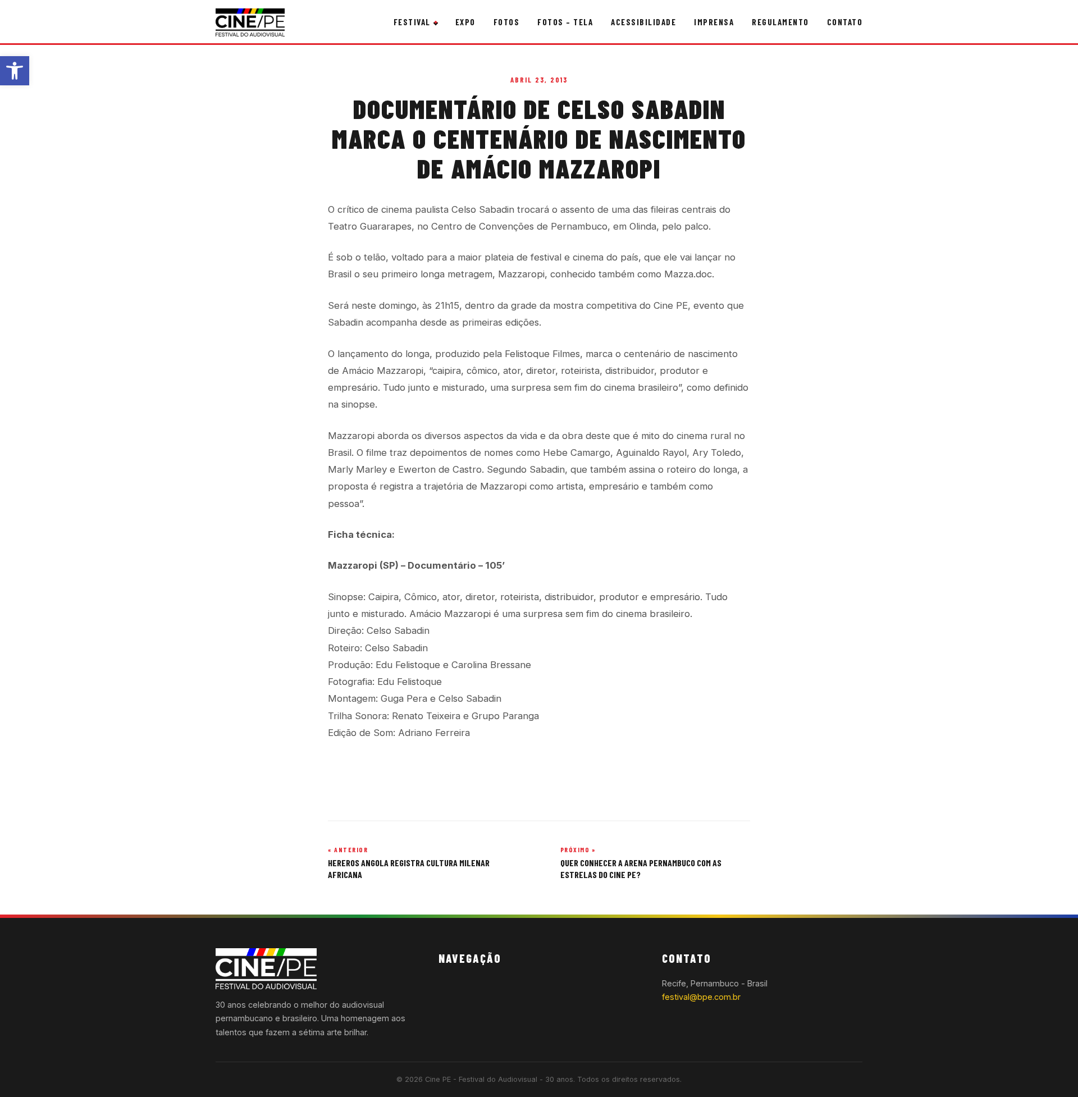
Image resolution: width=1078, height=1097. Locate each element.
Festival (412, 22)
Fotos (507, 22)
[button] (14, 70)
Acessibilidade (643, 22)
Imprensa (714, 22)
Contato (845, 22)
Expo (465, 22)
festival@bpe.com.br (701, 997)
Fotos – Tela (565, 22)
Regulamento (780, 22)
